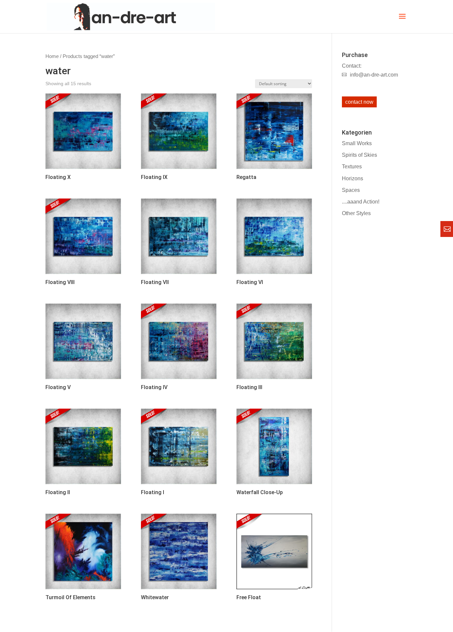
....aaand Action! (360, 201)
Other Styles (356, 213)
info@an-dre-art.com (374, 75)
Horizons (352, 178)
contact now (359, 102)
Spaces (351, 190)
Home (52, 56)
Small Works (357, 143)
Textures (352, 166)
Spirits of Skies (359, 155)
